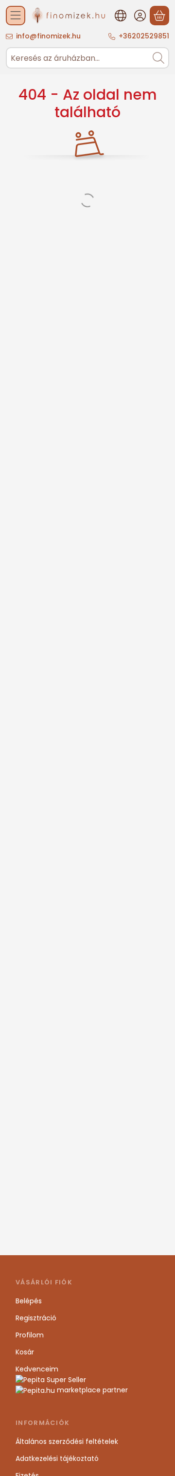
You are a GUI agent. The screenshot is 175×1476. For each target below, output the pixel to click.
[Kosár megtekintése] (159, 15)
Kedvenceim (37, 1369)
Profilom (30, 1335)
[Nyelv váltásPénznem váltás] (120, 15)
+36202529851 (144, 36)
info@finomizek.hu (48, 36)
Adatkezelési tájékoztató (57, 1458)
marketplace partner (91, 1390)
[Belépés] (140, 15)
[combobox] (87, 58)
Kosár (25, 1352)
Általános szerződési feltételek (67, 1441)
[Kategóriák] (15, 15)
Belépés (29, 1301)
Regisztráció (36, 1318)
